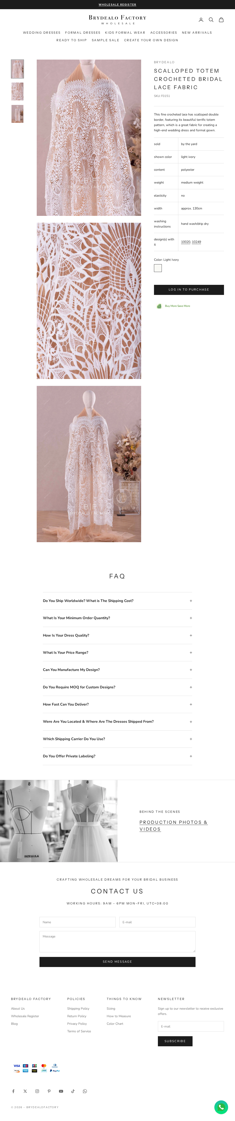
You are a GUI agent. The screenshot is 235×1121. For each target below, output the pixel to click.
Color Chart (115, 1024)
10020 (185, 242)
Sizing (111, 1008)
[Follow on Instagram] (37, 1091)
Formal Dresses (83, 32)
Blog (14, 1024)
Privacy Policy (77, 1024)
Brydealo (164, 62)
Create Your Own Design (151, 40)
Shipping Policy (78, 1008)
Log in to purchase (189, 290)
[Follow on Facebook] (13, 1091)
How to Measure (119, 1016)
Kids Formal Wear (125, 32)
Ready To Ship (71, 40)
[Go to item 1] (17, 69)
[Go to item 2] (17, 91)
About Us (18, 1008)
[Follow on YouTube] (61, 1091)
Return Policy (76, 1016)
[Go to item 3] (17, 113)
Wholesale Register (25, 1016)
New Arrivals (197, 32)
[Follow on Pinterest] (49, 1091)
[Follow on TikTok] (73, 1091)
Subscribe (175, 1041)
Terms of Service (79, 1031)
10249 (196, 242)
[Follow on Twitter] (25, 1091)
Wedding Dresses (42, 32)
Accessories (163, 32)
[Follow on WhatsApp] (85, 1091)
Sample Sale (106, 40)
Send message (117, 962)
